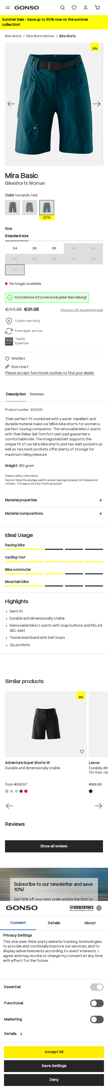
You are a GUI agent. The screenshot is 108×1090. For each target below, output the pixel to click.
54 (19, 270)
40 (77, 249)
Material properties (21, 500)
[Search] (62, 8)
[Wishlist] (74, 8)
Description (16, 394)
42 (97, 249)
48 (58, 259)
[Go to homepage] (27, 7)
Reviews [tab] (15, 824)
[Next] (97, 104)
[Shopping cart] (97, 8)
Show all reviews (54, 846)
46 (38, 259)
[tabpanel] (54, 259)
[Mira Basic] (54, 104)
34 (15, 248)
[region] (54, 104)
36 (34, 248)
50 (77, 259)
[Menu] (8, 7)
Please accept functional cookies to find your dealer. (49, 373)
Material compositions (24, 513)
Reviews (37, 394)
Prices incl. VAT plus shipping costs (82, 310)
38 (54, 248)
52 (97, 259)
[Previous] (11, 104)
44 (18, 259)
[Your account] (85, 8)
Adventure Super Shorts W (27, 763)
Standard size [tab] (16, 236)
